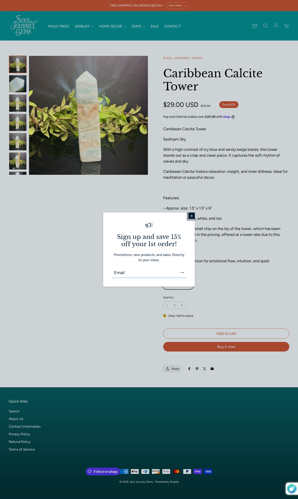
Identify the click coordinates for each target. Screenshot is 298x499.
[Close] (191, 215)
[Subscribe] (182, 272)
